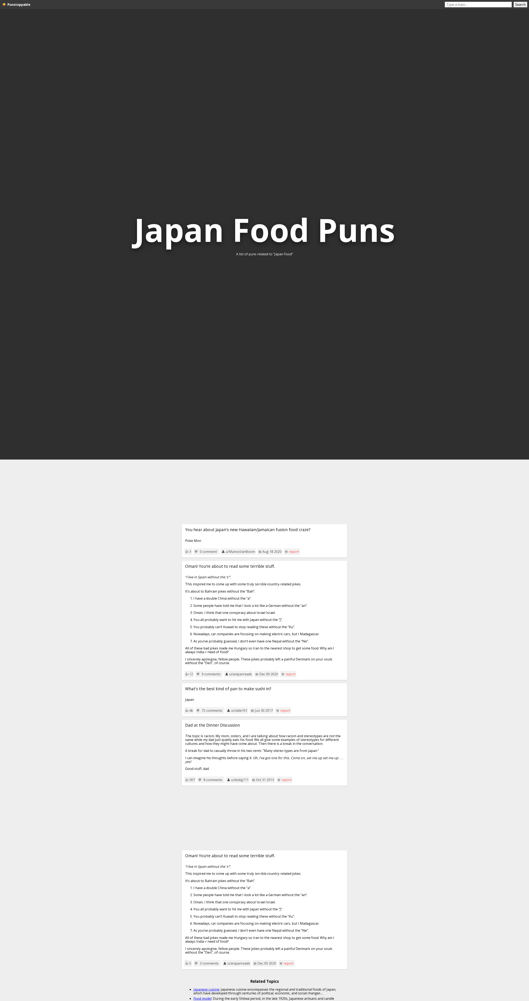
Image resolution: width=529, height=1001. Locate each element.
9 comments (211, 674)
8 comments (213, 780)
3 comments (209, 963)
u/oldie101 (239, 710)
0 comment (208, 552)
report (294, 551)
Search (520, 4)
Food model (202, 998)
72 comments (212, 710)
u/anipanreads (240, 674)
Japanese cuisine (206, 989)
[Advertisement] (264, 492)
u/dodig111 (240, 780)
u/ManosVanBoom (240, 551)
